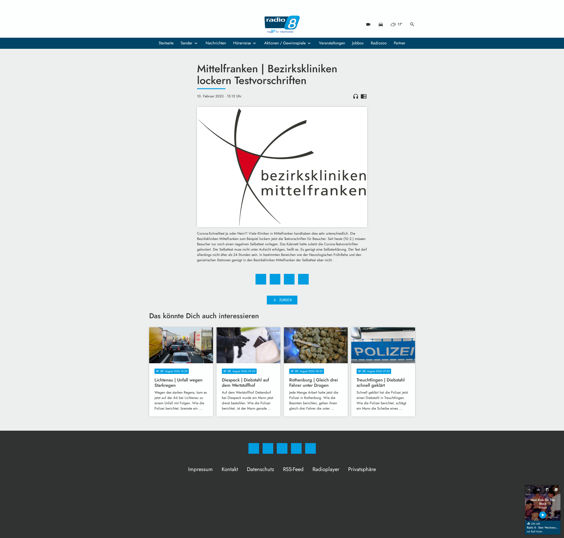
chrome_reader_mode (364, 96)
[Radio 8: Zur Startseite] (282, 24)
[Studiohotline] (180, 24)
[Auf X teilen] (275, 279)
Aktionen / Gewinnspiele (285, 43)
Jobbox (358, 43)
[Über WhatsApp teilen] (289, 279)
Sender (186, 43)
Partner (399, 43)
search (412, 24)
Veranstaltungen (332, 43)
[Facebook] (153, 24)
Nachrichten (216, 43)
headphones (356, 96)
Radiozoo (379, 43)
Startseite (166, 43)
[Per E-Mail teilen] (303, 279)
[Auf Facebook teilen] (261, 279)
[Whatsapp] (171, 24)
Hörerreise (242, 43)
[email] (189, 24)
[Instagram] (162, 24)
